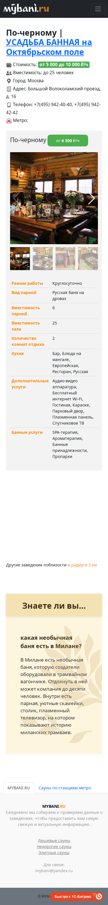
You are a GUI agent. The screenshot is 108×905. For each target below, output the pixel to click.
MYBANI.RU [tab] (18, 788)
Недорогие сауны (54, 846)
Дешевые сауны (54, 840)
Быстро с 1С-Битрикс (73, 896)
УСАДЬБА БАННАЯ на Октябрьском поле (49, 47)
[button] (36, 239)
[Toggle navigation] (98, 9)
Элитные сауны (54, 852)
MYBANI (54, 806)
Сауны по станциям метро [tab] (65, 788)
